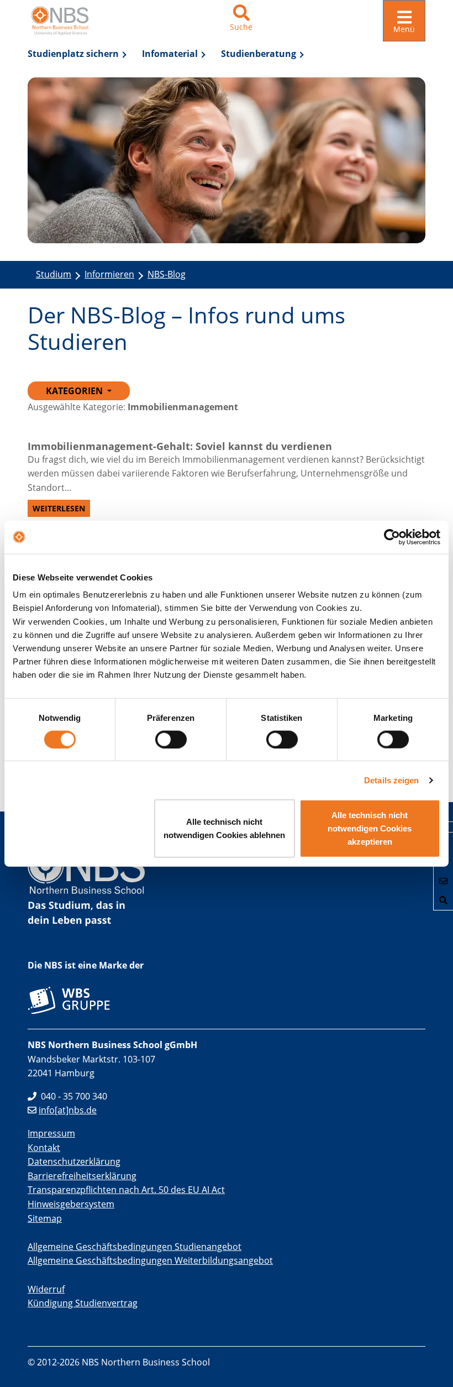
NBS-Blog (167, 274)
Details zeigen (391, 779)
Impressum (51, 1133)
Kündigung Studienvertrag (83, 1303)
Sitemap (45, 1218)
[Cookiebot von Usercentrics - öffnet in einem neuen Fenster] (392, 536)
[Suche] (443, 900)
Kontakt (44, 1148)
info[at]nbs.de (68, 1110)
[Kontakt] (443, 881)
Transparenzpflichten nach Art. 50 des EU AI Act (126, 1190)
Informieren (109, 274)
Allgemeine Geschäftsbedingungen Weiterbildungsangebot (150, 1260)
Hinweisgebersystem (71, 1204)
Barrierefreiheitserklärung (82, 1176)
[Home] (63, 20)
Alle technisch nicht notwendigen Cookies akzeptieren (370, 828)
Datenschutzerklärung (74, 1161)
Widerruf (46, 1289)
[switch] (171, 739)
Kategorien (75, 391)
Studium (53, 274)
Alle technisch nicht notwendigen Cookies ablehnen (224, 828)
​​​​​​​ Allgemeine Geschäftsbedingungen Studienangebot (134, 1247)
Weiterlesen (59, 508)
